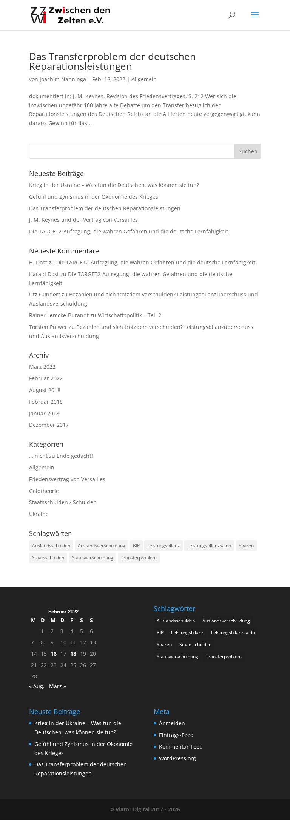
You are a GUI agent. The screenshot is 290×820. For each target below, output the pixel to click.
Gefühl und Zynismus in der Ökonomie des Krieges (93, 196)
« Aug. (37, 686)
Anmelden (172, 723)
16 (54, 653)
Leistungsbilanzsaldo (209, 545)
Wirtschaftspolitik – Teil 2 (129, 315)
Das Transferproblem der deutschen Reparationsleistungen (112, 61)
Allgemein (144, 79)
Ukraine (39, 513)
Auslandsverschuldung (101, 545)
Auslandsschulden (51, 545)
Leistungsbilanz (163, 545)
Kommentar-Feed (181, 746)
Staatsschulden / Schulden (63, 502)
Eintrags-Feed (176, 734)
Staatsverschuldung (92, 557)
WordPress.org (177, 758)
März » (57, 686)
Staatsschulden (48, 557)
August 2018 (44, 390)
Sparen (246, 545)
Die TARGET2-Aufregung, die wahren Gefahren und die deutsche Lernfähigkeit (128, 231)
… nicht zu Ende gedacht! (61, 455)
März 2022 (42, 366)
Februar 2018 (46, 401)
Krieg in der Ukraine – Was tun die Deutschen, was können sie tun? (114, 184)
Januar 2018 (44, 413)
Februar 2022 (46, 378)
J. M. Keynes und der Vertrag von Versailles (83, 219)
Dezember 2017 (49, 424)
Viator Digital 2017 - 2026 (148, 809)
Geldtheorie (44, 490)
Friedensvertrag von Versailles (67, 479)
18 (73, 653)
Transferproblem (139, 557)
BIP (136, 545)
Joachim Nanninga (63, 79)
